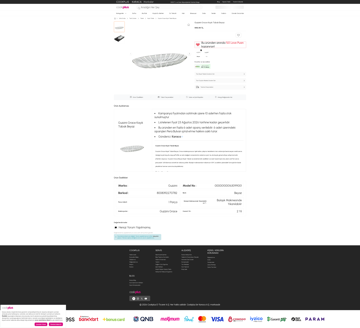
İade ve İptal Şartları (160, 255)
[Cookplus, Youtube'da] (145, 298)
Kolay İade (184, 269)
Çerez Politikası (211, 265)
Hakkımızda (132, 255)
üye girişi (155, 236)
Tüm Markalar (185, 264)
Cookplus (134, 250)
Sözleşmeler (210, 262)
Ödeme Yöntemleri (160, 259)
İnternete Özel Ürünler (187, 259)
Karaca (131, 267)
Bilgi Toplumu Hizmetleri (162, 257)
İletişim (131, 264)
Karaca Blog (132, 280)
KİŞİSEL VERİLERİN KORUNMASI (215, 251)
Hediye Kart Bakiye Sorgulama (163, 272)
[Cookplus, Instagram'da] (137, 298)
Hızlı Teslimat (185, 267)
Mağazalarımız (133, 262)
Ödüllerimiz (132, 259)
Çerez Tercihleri (211, 267)
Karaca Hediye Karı (186, 255)
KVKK (209, 260)
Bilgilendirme (211, 257)
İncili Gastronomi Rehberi (136, 283)
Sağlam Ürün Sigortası (161, 264)
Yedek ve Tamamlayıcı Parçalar (190, 257)
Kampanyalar (185, 262)
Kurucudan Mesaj (133, 257)
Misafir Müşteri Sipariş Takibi (163, 269)
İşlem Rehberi (159, 267)
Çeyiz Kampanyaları (134, 285)
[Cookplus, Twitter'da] (141, 298)
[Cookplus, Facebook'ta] (133, 298)
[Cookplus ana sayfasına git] (135, 292)
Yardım (157, 262)
